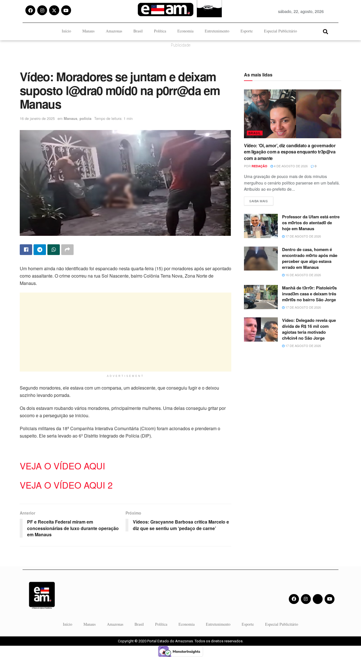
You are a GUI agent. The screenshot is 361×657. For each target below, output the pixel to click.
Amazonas (114, 31)
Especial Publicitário (280, 31)
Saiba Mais (261, 200)
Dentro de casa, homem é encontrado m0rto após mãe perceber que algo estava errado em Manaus (309, 258)
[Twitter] (318, 599)
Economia (185, 31)
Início (66, 31)
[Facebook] (30, 10)
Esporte (247, 31)
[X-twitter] (54, 10)
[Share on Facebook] (26, 249)
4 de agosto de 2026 (290, 166)
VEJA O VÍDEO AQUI (62, 465)
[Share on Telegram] (40, 249)
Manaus (88, 31)
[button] (325, 31)
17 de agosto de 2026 (303, 236)
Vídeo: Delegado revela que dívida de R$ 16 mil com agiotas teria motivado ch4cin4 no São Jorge (309, 329)
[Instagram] (42, 10)
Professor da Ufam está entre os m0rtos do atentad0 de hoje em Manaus (311, 223)
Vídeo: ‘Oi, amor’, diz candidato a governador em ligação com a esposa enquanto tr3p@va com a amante (290, 151)
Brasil (138, 31)
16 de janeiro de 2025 (37, 118)
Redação (259, 166)
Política (160, 31)
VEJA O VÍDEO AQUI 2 (66, 484)
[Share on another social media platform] (67, 249)
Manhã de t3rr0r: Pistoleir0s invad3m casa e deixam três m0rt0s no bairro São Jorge (309, 294)
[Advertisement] (125, 332)
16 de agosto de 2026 (303, 275)
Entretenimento (217, 31)
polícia (85, 118)
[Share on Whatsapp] (53, 249)
